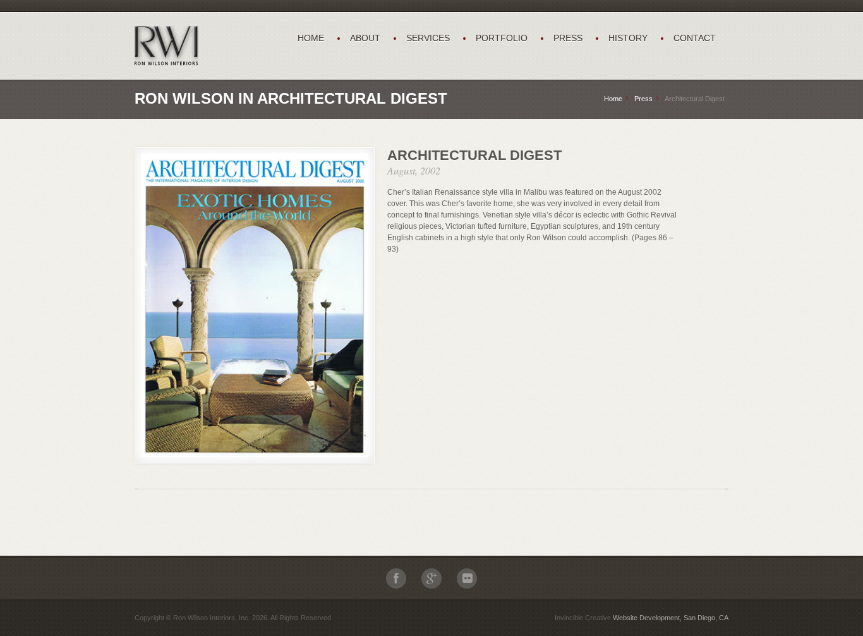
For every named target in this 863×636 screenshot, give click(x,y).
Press (567, 38)
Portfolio (502, 38)
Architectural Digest (474, 155)
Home (311, 38)
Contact (694, 38)
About (365, 38)
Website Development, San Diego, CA (670, 617)
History (628, 38)
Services (428, 38)
